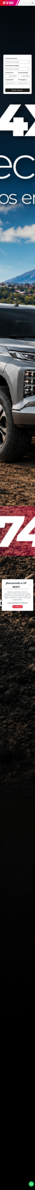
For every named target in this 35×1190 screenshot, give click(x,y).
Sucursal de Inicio (11, 58)
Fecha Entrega (23, 72)
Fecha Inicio (9, 72)
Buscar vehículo (17, 90)
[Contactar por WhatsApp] (31, 1184)
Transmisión (9, 79)
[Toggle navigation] (32, 3)
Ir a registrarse (17, 606)
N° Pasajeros (22, 79)
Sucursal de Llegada (12, 65)
